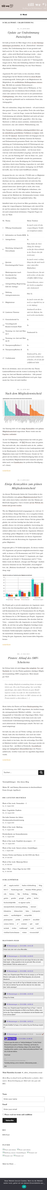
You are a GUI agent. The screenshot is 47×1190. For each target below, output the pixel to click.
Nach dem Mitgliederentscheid (23, 393)
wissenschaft (34, 932)
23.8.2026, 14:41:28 (26, 946)
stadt (37, 924)
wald (32, 928)
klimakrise (7, 911)
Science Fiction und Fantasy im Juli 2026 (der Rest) (21, 855)
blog (40, 885)
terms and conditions (24, 1114)
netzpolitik (28, 915)
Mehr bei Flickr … (9, 1164)
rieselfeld (36, 919)
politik (18, 919)
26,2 (23, 442)
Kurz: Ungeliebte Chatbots (12, 810)
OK (24, 1186)
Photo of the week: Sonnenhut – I (14, 803)
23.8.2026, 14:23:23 (26, 971)
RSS (4, 1083)
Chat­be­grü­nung (8, 96)
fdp (18, 894)
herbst (36, 898)
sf (17, 924)
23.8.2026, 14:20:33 (26, 994)
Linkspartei (36, 911)
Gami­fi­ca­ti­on (18, 462)
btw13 (6, 889)
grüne (29, 898)
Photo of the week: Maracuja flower (15, 862)
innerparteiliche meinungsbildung (16, 906)
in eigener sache (24, 902)
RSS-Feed (6, 1135)
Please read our (18, 1114)
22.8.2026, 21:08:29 (25, 1039)
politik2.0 (26, 919)
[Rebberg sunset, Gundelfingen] (14, 1152)
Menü (25, 15)
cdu (5, 894)
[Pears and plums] (9, 1149)
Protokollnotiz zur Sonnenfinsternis (15, 834)
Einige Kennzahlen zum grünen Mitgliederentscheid (23, 486)
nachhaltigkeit (16, 915)
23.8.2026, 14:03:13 (26, 1021)
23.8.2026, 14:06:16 (26, 1004)
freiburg (26, 894)
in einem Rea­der (35, 76)
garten (6, 898)
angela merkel (14, 885)
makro (6, 915)
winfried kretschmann (11, 932)
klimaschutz (18, 911)
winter (24, 932)
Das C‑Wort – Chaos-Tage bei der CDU (17, 869)
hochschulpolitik (10, 902)
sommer (24, 924)
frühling (34, 894)
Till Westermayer (11, 946)
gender (13, 898)
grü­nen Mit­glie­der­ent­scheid (27, 497)
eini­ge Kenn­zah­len (28, 428)
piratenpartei (8, 919)
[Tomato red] (32, 1152)
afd (5, 885)
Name (5, 1094)
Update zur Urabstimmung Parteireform (23, 34)
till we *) (37, 4)
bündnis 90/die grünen (34, 889)
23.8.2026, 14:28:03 (26, 956)
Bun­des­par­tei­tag (33, 706)
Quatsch (14, 135)
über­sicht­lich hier (26, 749)
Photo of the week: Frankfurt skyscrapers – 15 (19, 841)
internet (33, 906)
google (21, 898)
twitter (14, 928)
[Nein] (44, 1184)
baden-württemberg (29, 885)
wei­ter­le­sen (6, 470)
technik (6, 928)
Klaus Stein (12, 1039)
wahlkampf (23, 928)
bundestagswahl (17, 889)
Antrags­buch (14, 749)
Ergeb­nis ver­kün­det (9, 434)
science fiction (9, 924)
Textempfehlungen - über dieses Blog (16, 782)
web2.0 (39, 928)
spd (31, 924)
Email (5, 1104)
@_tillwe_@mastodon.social (32, 1072)
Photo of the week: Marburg (12, 827)
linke (27, 911)
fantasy (11, 894)
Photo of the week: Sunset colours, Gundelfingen (20, 848)
